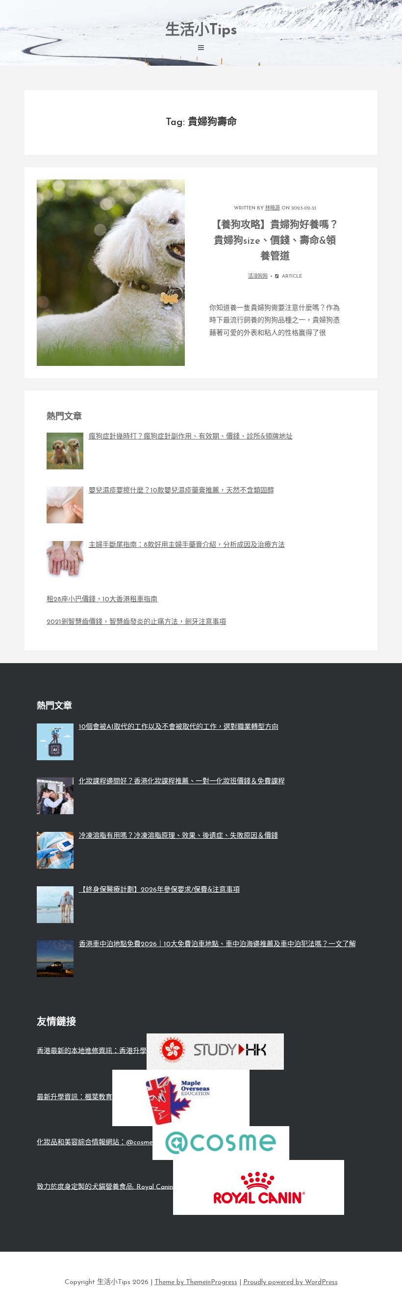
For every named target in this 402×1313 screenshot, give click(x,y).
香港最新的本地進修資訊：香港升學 (92, 1051)
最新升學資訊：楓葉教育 (74, 1097)
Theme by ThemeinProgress (195, 1282)
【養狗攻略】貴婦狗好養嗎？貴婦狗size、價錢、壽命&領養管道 (275, 241)
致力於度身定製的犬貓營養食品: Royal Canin (105, 1186)
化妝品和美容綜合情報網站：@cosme (94, 1142)
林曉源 (272, 208)
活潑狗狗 (258, 276)
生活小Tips (201, 30)
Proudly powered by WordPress (290, 1282)
